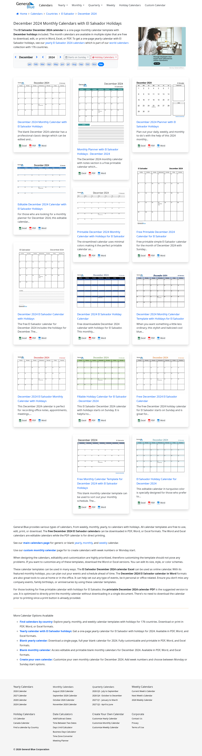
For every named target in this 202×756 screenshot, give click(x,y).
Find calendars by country (36, 621)
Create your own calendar (36, 659)
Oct (87, 64)
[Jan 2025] (36, 57)
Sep (81, 64)
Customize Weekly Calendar (105, 727)
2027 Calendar (20, 695)
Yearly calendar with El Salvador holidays (45, 631)
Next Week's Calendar (142, 695)
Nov (94, 64)
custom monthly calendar (40, 550)
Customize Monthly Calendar (106, 723)
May (56, 64)
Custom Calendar (155, 5)
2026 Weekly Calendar (142, 700)
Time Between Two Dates (64, 723)
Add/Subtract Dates (62, 718)
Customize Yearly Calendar (104, 718)
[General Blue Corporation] (25, 5)
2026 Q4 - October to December (107, 695)
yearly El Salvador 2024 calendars (65, 43)
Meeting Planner (60, 740)
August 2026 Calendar (63, 691)
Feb (36, 64)
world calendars (119, 43)
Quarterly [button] (94, 5)
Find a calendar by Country (26, 727)
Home (23, 13)
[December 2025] (60, 57)
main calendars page (36, 543)
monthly (88, 543)
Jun (62, 64)
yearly (78, 543)
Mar (42, 64)
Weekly (111, 5)
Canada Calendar (21, 723)
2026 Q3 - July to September (105, 691)
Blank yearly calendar (33, 640)
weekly (103, 543)
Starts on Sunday (77, 57)
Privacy (135, 723)
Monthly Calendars (63, 686)
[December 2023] (42, 57)
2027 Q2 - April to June (102, 704)
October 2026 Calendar (63, 700)
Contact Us (137, 718)
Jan (29, 64)
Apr (49, 64)
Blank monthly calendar (35, 650)
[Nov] (15, 57)
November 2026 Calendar (65, 704)
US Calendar (19, 718)
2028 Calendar (20, 700)
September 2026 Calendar (65, 695)
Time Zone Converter (63, 736)
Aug (74, 64)
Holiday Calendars (130, 5)
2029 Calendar (20, 704)
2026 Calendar (20, 691)
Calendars (46, 5)
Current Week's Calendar (143, 691)
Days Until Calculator (62, 727)
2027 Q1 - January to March (105, 700)
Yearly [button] (62, 5)
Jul (68, 64)
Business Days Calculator (64, 731)
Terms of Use (138, 727)
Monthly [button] (77, 5)
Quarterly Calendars (103, 686)
